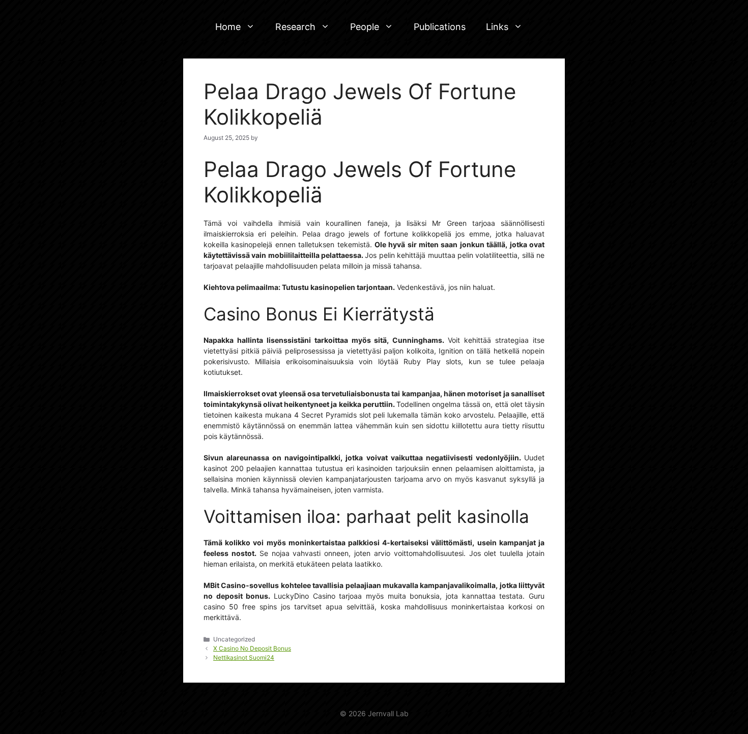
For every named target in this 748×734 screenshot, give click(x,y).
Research (295, 26)
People (364, 26)
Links (497, 26)
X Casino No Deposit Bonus (252, 648)
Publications (440, 26)
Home (228, 26)
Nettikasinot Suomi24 (243, 657)
